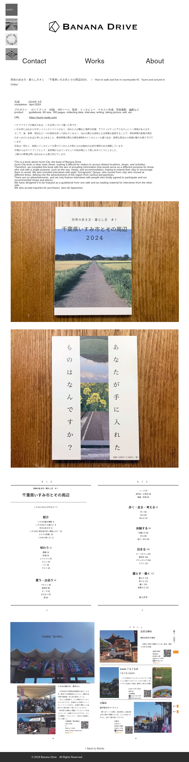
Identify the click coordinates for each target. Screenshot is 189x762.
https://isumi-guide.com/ (43, 117)
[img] (11, 10)
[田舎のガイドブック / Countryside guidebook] (11, 25)
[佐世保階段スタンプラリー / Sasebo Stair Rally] (11, 54)
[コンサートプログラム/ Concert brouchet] (11, 39)
